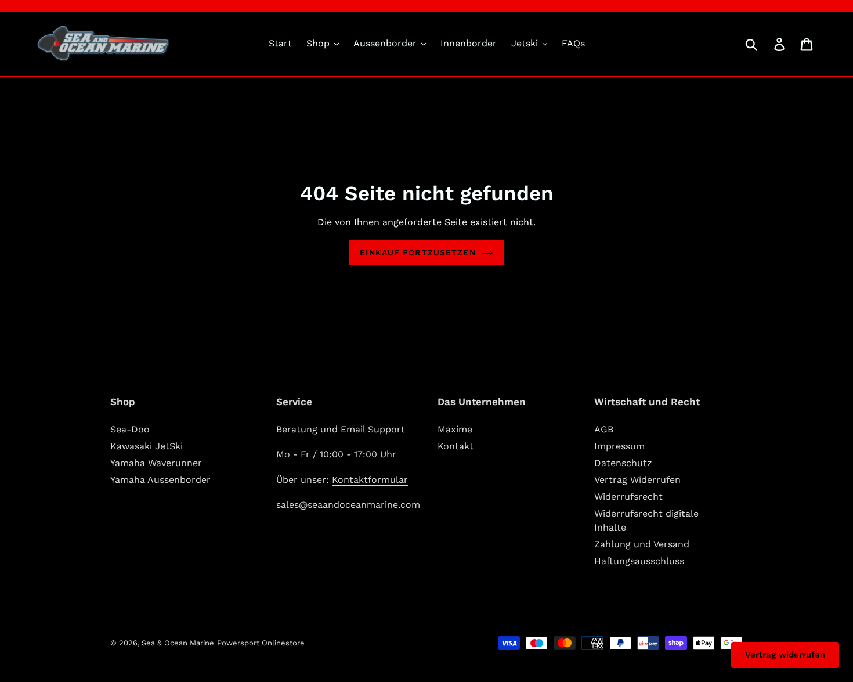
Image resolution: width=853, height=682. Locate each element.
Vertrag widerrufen (785, 654)
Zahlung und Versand (641, 544)
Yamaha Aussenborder (160, 479)
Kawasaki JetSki (146, 446)
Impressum (619, 446)
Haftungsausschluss (639, 560)
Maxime (455, 429)
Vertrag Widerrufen (637, 479)
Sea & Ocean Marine (178, 642)
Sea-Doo (130, 429)
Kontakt (456, 446)
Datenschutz (623, 462)
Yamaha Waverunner (156, 462)
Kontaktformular (370, 479)
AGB (603, 429)
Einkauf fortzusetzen (417, 252)
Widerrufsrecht (628, 496)
